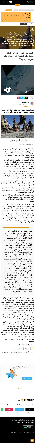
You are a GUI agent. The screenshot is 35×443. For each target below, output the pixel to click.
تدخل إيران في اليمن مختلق (21, 140)
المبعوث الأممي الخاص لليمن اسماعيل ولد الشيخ (22, 352)
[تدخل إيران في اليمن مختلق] (17, 126)
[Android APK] (28, 427)
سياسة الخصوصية (29, 422)
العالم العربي (31, 404)
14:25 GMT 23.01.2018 (27, 63)
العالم (25, 404)
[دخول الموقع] (7, 2)
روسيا (20, 404)
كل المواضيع (26, 106)
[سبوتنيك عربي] (30, 2)
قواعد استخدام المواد (23, 420)
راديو (32, 348)
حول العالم (26, 348)
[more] (3, 144)
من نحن (32, 420)
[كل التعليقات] (32, 440)
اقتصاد (16, 404)
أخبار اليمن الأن (5, 352)
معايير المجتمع (20, 422)
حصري (11, 404)
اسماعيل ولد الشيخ (17, 348)
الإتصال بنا (14, 420)
